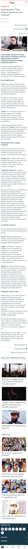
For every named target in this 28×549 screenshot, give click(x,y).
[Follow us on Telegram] (20, 529)
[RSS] (24, 529)
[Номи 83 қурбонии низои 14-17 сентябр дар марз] (14, 486)
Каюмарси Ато (5, 18)
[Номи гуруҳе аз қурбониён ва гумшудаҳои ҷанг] (14, 507)
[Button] (21, 25)
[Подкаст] (2, 532)
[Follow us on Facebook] (6, 529)
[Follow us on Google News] (2, 529)
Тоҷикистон (5, 6)
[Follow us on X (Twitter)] (16, 529)
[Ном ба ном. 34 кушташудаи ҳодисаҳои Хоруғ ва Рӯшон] (14, 465)
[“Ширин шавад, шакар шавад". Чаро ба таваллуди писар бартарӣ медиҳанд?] (14, 394)
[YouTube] (13, 547)
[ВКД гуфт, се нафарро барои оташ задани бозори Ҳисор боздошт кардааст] (14, 370)
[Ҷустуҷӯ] (24, 547)
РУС (19, 547)
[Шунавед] (7, 547)
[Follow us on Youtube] (9, 529)
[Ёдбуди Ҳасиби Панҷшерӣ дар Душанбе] (14, 417)
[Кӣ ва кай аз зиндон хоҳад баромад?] (14, 444)
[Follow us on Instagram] (13, 529)
